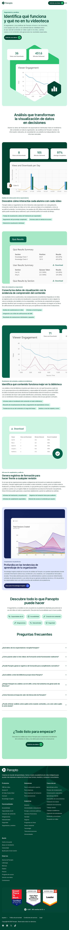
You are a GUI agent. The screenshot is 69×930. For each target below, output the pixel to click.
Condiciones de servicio (30, 917)
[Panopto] (7, 3)
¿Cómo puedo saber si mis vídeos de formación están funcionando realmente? (30, 657)
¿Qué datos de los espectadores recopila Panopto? (20, 648)
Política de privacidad (16, 917)
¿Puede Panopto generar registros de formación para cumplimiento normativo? (30, 666)
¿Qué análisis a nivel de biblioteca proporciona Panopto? (22, 675)
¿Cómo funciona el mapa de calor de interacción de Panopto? (24, 695)
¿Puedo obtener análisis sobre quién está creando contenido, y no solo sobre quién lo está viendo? (32, 705)
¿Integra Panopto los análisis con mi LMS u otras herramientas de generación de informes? (31, 685)
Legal (40, 917)
